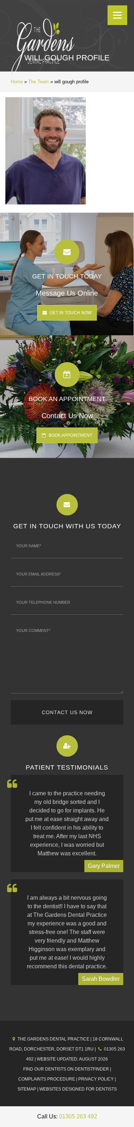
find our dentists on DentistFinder (66, 1069)
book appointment (70, 435)
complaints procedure (46, 1079)
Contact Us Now (67, 712)
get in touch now (70, 312)
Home (17, 81)
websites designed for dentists (78, 1089)
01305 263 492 (78, 1116)
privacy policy (96, 1079)
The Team (38, 81)
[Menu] (117, 15)
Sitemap (27, 1089)
